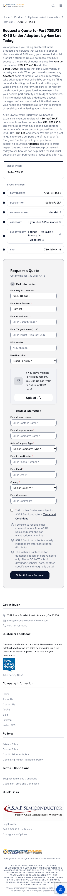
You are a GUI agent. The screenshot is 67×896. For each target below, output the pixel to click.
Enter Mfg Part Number (22, 290)
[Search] (53, 5)
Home (6, 17)
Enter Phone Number (21, 456)
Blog (5, 714)
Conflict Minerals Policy (16, 754)
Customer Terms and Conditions (21, 783)
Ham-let (53, 212)
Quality (6, 709)
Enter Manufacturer (21, 303)
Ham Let (8, 21)
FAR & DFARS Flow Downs (17, 829)
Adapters (35, 239)
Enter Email (16, 469)
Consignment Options (15, 834)
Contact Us (9, 704)
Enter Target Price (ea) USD (24, 329)
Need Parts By (18, 355)
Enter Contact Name (21, 417)
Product (19, 17)
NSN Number (17, 342)
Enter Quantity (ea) (20, 316)
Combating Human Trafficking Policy (23, 759)
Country (15, 482)
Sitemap (7, 719)
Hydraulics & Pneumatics (43, 222)
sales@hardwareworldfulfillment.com (27, 620)
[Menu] (61, 5)
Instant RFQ (9, 725)
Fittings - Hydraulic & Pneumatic (40, 233)
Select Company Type (22, 443)
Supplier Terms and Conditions (20, 778)
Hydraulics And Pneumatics (44, 17)
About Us (8, 699)
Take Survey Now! (13, 675)
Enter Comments (18, 495)
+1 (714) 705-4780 (17, 625)
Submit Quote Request (30, 575)
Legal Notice (10, 824)
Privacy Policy (10, 744)
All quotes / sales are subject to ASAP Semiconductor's (35, 514)
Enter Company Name (22, 430)
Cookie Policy (10, 749)
